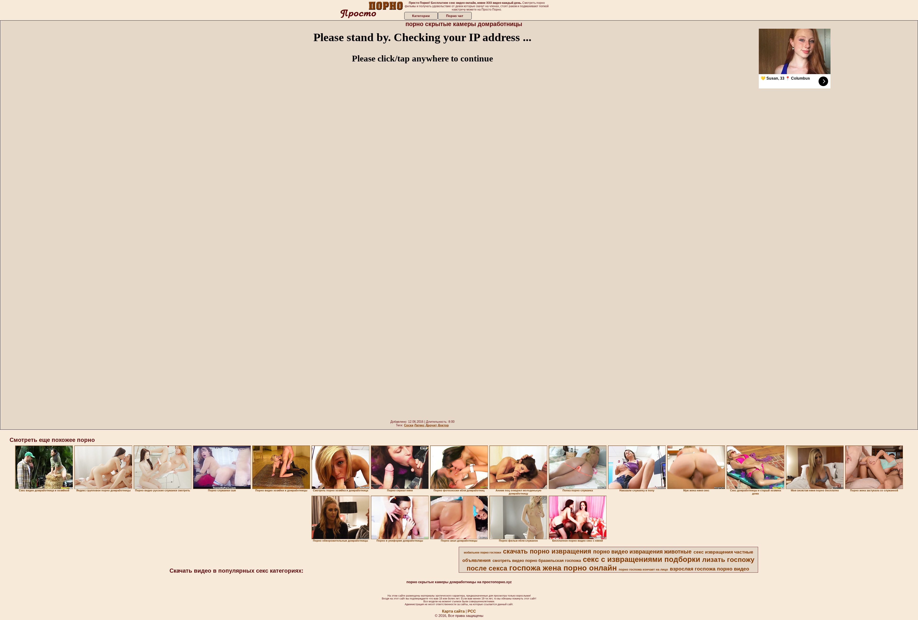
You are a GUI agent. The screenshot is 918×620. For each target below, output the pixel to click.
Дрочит (431, 425)
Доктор (443, 425)
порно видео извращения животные (642, 552)
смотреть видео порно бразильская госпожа (536, 560)
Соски (408, 425)
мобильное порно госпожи (482, 552)
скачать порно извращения (547, 551)
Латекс (419, 425)
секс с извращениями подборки (641, 559)
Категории (421, 16)
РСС (472, 611)
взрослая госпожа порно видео (709, 569)
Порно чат (454, 16)
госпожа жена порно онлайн (563, 568)
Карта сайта (453, 611)
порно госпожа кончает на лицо (643, 569)
